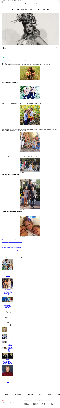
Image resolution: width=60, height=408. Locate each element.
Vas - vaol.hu (52, 402)
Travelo (12, 0)
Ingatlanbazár (15, 0)
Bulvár (41, 400)
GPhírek (18, 0)
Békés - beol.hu (25, 403)
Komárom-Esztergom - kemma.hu (44, 402)
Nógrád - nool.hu (43, 403)
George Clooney (30, 6)
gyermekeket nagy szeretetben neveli (34, 129)
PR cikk (8, 303)
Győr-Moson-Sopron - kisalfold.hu (35, 403)
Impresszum (40, 394)
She (8, 0)
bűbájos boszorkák (8, 289)
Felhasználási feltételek (30, 394)
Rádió (48, 400)
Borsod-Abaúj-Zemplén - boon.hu (26, 404)
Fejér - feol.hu (34, 402)
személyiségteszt (37, 3)
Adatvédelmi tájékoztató (18, 394)
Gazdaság (35, 400)
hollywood (8, 359)
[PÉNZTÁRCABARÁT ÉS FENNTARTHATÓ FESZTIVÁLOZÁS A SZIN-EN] (7, 299)
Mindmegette (4, 0)
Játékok (23, 0)
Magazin (38, 400)
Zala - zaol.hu (52, 404)
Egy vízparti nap (5, 318)
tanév (8, 270)
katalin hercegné (23, 3)
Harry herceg (29, 3)
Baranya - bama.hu (25, 402)
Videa (10, 0)
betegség (7, 376)
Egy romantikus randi (6, 317)
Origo (1, 0)
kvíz (33, 3)
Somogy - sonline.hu (43, 404)
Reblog (20, 0)
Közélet (31, 400)
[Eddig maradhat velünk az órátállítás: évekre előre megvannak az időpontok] (4, 348)
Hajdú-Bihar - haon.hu (34, 404)
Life (6, 0)
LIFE (19, 257)
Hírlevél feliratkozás (6, 394)
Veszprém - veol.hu (52, 403)
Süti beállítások (50, 394)
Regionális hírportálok (26, 400)
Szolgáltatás (45, 400)
